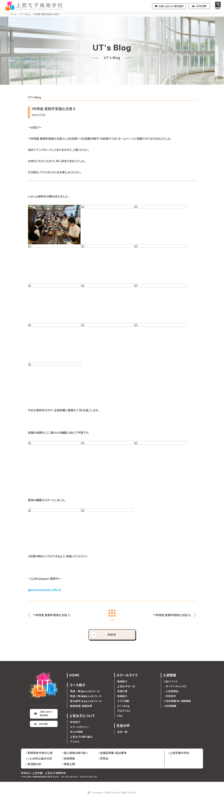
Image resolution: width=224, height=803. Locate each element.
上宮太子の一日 (126, 686)
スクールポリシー (79, 727)
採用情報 (69, 758)
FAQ (119, 715)
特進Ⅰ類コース (85, 691)
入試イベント (171, 681)
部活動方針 (34, 764)
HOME (74, 675)
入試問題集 (170, 706)
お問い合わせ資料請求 (46, 713)
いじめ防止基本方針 (39, 758)
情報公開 (69, 764)
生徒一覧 (122, 731)
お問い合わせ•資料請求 (171, 6)
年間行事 (122, 691)
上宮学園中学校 (179, 753)
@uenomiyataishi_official (44, 590)
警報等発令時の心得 (39, 753)
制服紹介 (122, 696)
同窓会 (104, 758)
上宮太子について (82, 716)
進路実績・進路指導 (81, 706)
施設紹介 (122, 681)
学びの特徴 (76, 731)
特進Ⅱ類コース (86, 696)
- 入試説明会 (171, 691)
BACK (112, 634)
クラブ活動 (123, 701)
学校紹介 (75, 722)
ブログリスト (124, 710)
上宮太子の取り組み (81, 736)
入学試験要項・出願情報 (177, 701)
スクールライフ (127, 675)
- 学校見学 (170, 696)
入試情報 (169, 675)
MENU (217, 8)
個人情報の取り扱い (76, 753)
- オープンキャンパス (175, 686)
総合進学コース (86, 701)
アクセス (74, 741)
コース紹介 (77, 685)
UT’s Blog (123, 706)
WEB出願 (201, 6)
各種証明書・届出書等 (113, 753)
